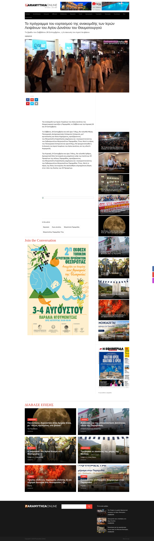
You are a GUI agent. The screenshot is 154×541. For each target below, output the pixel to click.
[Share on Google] (32, 99)
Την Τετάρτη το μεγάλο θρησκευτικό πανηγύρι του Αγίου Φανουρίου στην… (113, 147)
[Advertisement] (68, 108)
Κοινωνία (46, 14)
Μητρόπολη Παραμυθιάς (71, 227)
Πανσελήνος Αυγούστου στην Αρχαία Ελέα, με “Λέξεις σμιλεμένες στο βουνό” (113, 231)
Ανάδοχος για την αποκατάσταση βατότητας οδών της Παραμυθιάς (111, 252)
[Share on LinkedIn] (36, 99)
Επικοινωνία (28, 17)
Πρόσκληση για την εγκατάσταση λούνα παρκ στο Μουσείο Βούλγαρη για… (113, 189)
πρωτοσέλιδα (102, 392)
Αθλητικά (54, 14)
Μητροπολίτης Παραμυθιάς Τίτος (53, 232)
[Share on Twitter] (32, 103)
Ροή (124, 14)
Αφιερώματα (88, 14)
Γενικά (80, 14)
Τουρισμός (99, 14)
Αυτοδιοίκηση (37, 14)
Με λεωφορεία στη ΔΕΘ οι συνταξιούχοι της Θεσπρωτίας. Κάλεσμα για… (113, 210)
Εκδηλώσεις (63, 14)
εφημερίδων (109, 392)
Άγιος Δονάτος (56, 227)
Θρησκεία (72, 14)
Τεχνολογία (117, 14)
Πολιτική (27, 14)
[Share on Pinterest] (28, 103)
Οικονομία (108, 14)
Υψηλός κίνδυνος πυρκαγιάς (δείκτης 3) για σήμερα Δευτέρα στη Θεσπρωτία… (113, 315)
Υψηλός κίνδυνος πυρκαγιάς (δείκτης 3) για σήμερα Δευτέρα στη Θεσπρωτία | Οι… (49, 481)
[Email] (36, 103)
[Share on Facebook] (28, 99)
